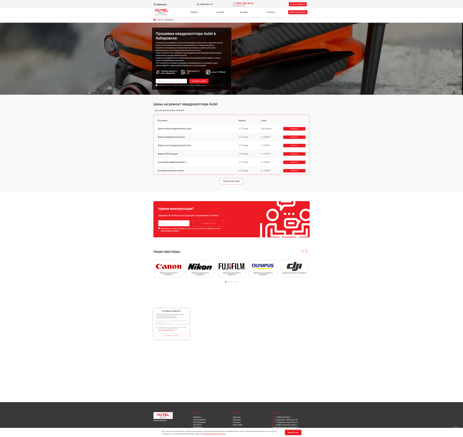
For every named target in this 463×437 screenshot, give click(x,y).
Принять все (293, 432)
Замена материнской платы (171, 137)
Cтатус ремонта (297, 4)
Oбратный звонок (297, 12)
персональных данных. (214, 85)
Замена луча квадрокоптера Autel (174, 145)
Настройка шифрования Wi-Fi (172, 162)
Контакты (271, 12)
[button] (302, 251)
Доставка (244, 12)
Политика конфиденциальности (213, 434)
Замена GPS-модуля (168, 154)
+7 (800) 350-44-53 (243, 3)
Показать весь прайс (231, 181)
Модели (194, 12)
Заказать (294, 128)
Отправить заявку (199, 81)
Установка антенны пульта (171, 170)
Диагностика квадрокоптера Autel (174, 128)
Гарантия (220, 12)
